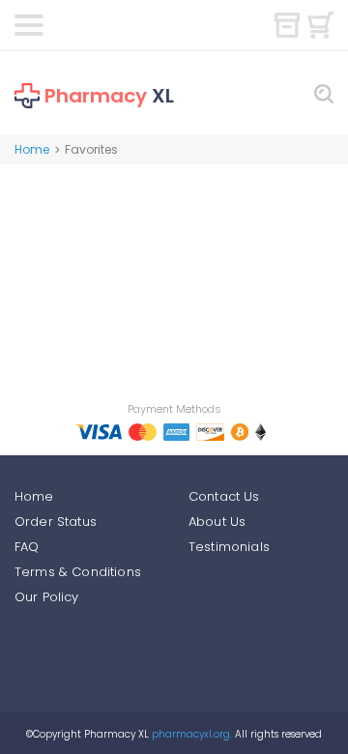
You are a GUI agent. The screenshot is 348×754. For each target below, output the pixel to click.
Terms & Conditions (77, 572)
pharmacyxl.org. (192, 734)
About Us (217, 521)
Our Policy (46, 597)
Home (31, 149)
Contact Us (224, 496)
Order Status (55, 521)
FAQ (26, 546)
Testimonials (229, 546)
